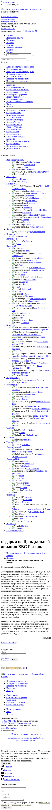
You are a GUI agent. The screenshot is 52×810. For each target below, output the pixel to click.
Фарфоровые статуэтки (17, 92)
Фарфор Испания (14, 124)
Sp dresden (28, 222)
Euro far (24, 282)
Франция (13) (12, 459)
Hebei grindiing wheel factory (28, 359)
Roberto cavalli (33, 301)
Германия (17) (12, 184)
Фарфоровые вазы (14, 69)
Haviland (25, 483)
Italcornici (26, 289)
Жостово (26, 397)
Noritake (25, 526)
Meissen (24, 205)
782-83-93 (8, 28)
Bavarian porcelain (38, 193)
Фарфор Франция (14, 127)
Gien (20, 480)
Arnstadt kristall (34, 191)
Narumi (23, 236)
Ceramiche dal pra (37, 267)
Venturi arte (28, 320)
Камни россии (33, 406)
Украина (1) (11, 437)
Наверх (4, 676)
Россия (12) (11, 385)
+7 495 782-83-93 (8, 721)
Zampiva (25, 322)
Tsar (19, 492)
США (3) (10, 428)
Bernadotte (27, 499)
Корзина (8, 773)
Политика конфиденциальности (26, 734)
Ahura (22, 248)
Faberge (24, 478)
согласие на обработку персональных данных (25, 803)
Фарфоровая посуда (15, 87)
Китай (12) (11, 325)
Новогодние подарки (16, 74)
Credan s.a (27, 241)
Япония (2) (11, 523)
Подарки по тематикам (16, 81)
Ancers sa (26, 444)
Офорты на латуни (39, 416)
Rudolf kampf (31, 516)
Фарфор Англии (13, 134)
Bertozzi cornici (34, 260)
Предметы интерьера (15, 97)
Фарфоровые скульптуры (17, 90)
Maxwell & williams (39, 363)
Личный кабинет (12, 779)
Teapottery (27, 174)
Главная (8, 767)
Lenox (22, 432)
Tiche (21, 318)
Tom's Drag (29, 224)
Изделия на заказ (14, 47)
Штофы (9, 106)
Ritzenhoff (27, 208)
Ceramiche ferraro (36, 270)
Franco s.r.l (28, 284)
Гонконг (25, 375)
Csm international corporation (27, 450)
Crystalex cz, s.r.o (36, 511)
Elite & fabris (30, 279)
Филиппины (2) (13, 447)
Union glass (29, 521)
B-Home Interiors (36, 258)
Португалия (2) (13, 377)
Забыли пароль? (6, 660)
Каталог (10, 35)
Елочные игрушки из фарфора (20, 67)
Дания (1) (10, 229)
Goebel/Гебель (33, 198)
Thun (20, 519)
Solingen (25, 220)
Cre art (22, 275)
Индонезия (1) (12, 234)
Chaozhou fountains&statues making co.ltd (30, 330)
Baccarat (25, 461)
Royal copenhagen (37, 231)
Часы (8, 104)
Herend (23, 179)
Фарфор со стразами (15, 110)
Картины (10, 85)
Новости (10, 42)
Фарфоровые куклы (15, 99)
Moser (22, 514)
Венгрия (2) (11, 176)
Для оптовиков (13, 148)
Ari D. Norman (33, 162)
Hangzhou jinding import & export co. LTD (30, 356)
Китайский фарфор (15, 115)
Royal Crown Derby (40, 172)
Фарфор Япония (13, 129)
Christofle (26, 466)
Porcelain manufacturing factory (30, 371)
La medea (26, 294)
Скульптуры (12, 695)
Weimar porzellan (36, 227)
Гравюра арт (30, 394)
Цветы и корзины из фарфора (19, 101)
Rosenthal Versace (37, 215)
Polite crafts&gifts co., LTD (27, 366)
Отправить (6, 808)
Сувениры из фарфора (16, 94)
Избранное (9, 776)
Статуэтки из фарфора (16, 697)
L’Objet (23, 382)
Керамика (10, 139)
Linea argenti (30, 296)
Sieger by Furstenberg (41, 217)
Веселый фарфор (37, 392)
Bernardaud (29, 464)
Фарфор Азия (12, 132)
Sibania (23, 315)
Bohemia (25, 502)
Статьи (9, 45)
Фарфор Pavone (13, 143)
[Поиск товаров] (33, 55)
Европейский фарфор (16, 136)
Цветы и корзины (14, 709)
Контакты (10, 40)
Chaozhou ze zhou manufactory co (26, 334)
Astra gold (27, 497)
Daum (21, 476)
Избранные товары (9, 16)
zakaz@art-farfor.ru (9, 21)
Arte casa (26, 251)
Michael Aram (32, 435)
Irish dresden (30, 203)
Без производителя (14, 531)
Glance (23, 351)
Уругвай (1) (11, 442)
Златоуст (26, 399)
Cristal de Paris (33, 468)
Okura (22, 528)
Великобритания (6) (15, 160)
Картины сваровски (41, 409)
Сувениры (11, 700)
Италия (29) (11, 246)
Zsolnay (24, 181)
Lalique (23, 487)
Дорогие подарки (14, 76)
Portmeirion (29, 169)
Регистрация (5, 658)
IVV (20, 291)
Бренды (9, 52)
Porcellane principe (38, 298)
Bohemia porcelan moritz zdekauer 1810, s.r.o (31, 509)
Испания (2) (11, 239)
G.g (18, 287)
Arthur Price (29, 164)
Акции (9, 50)
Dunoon (24, 167)
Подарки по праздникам (17, 79)
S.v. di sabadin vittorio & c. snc (28, 304)
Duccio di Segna (35, 277)
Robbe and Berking (38, 210)
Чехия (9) (10, 495)
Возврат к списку (9, 642)
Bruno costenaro (35, 263)
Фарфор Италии (13, 112)
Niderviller (27, 490)
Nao (19, 243)
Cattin (21, 265)
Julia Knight (29, 430)
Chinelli (24, 272)
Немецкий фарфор (14, 120)
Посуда (9, 690)
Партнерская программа (17, 146)
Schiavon (26, 313)
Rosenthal (26, 212)
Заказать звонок (8, 2)
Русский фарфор (13, 117)
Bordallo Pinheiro (36, 380)
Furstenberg (29, 196)
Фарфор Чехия (13, 122)
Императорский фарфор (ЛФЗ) (20, 71)
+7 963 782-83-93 (8, 723)
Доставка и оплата (14, 38)
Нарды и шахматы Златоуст (18, 141)
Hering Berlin (31, 200)
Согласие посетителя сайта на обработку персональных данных (26, 739)
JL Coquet (27, 485)
